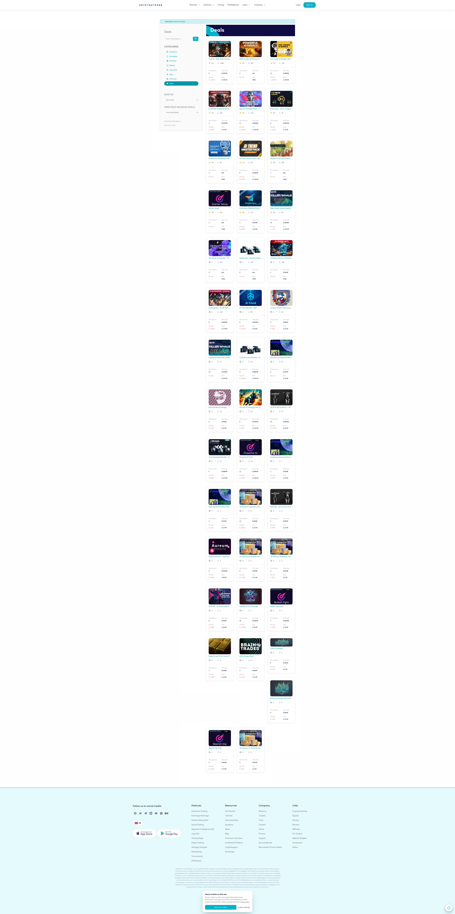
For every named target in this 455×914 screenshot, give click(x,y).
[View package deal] (220, 49)
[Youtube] (156, 814)
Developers (297, 843)
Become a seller (170, 125)
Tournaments (197, 856)
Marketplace (233, 5)
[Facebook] (135, 814)
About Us (262, 811)
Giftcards (172, 79)
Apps (171, 74)
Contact (262, 825)
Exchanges (229, 852)
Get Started (230, 811)
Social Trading (197, 825)
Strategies (173, 56)
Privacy (262, 834)
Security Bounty (265, 843)
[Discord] (151, 814)
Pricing (221, 5)
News (227, 829)
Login (298, 5)
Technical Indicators (233, 838)
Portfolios (172, 61)
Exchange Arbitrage (200, 816)
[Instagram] (161, 814)
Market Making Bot (199, 820)
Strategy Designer (199, 847)
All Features (196, 861)
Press (261, 820)
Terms (261, 829)
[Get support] (448, 907)
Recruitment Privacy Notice (270, 847)
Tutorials (228, 816)
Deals (171, 83)
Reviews (295, 825)
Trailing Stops (197, 838)
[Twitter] (140, 814)
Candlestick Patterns (234, 843)
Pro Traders (297, 834)
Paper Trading (197, 843)
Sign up (309, 5)
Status (295, 847)
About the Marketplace (172, 121)
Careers (262, 816)
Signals (172, 65)
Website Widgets (299, 838)
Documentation (231, 820)
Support (262, 838)
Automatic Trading (199, 811)
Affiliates (296, 829)
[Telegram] (145, 814)
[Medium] (166, 814)
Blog (227, 834)
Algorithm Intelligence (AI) (202, 829)
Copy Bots (173, 70)
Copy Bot (195, 834)
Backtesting (196, 852)
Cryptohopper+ (231, 847)
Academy (229, 825)
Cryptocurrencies (299, 811)
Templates (173, 52)
